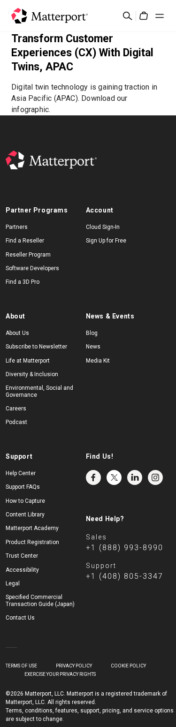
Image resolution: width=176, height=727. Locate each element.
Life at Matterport (28, 360)
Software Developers (32, 268)
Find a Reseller (25, 240)
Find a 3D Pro (22, 282)
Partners (17, 227)
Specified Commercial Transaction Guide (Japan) (40, 600)
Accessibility (22, 570)
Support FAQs (23, 487)
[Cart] (143, 16)
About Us (17, 333)
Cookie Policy (128, 665)
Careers (16, 408)
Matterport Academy (32, 528)
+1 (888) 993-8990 (124, 547)
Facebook (93, 477)
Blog (92, 333)
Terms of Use (21, 665)
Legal (13, 583)
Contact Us (20, 617)
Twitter (114, 477)
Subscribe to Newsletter (36, 346)
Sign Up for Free (106, 240)
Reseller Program (28, 254)
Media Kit (98, 360)
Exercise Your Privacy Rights (60, 674)
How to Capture (25, 501)
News (93, 346)
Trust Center (22, 556)
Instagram (155, 477)
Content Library (25, 514)
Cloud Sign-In (103, 227)
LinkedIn (134, 477)
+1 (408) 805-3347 (124, 576)
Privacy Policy (74, 665)
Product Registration (32, 542)
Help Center (21, 473)
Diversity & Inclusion (32, 374)
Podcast (16, 422)
